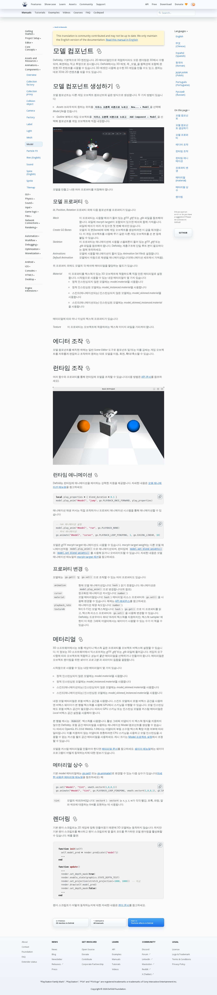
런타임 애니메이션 (182, 159)
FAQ (88, 12)
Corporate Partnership (93, 964)
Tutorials (40, 12)
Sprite (30, 180)
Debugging (30, 244)
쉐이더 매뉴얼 (143, 749)
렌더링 (179, 196)
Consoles (30, 270)
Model (30, 144)
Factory (31, 117)
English (179, 36)
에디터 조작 (182, 144)
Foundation (27, 951)
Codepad (99, 12)
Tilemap (31, 187)
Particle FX (32, 150)
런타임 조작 (182, 151)
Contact (25, 946)
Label (29, 124)
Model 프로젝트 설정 (140, 737)
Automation (31, 236)
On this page (181, 110)
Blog (54, 954)
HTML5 (29, 275)
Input (28, 207)
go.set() (86, 773)
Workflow (30, 240)
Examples (53, 12)
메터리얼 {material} (181, 179)
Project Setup (32, 38)
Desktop (29, 279)
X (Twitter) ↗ (148, 974)
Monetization (32, 253)
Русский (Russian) (180, 93)
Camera (31, 110)
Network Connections (31, 221)
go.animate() (104, 773)
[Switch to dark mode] (193, 4)
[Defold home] (25, 4)
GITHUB (183, 232)
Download (166, 4)
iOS (27, 266)
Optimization (32, 249)
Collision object (31, 102)
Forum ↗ (146, 954)
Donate (181, 4)
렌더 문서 (123, 905)
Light (29, 130)
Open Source (88, 949)
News (54, 949)
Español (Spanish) (180, 54)
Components (32, 69)
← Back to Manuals (60, 27)
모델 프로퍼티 (182, 136)
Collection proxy (32, 93)
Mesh (29, 137)
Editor (28, 42)
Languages (180, 31)
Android (29, 262)
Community (86, 4)
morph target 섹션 (88, 557)
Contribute (87, 959)
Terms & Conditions (181, 959)
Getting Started (29, 32)
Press (54, 969)
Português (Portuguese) (183, 83)
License (176, 949)
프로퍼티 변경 (182, 169)
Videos (66, 12)
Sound (30, 164)
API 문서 (146, 377)
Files (27, 216)
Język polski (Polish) (182, 74)
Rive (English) (34, 157)
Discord (145, 949)
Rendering (30, 227)
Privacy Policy (178, 964)
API (147, 4)
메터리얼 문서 (110, 749)
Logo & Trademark (181, 954)
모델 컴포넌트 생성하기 (182, 126)
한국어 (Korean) (180, 64)
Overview (31, 74)
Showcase (50, 4)
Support (100, 4)
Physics (29, 198)
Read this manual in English (122, 40)
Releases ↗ (57, 964)
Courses (78, 12)
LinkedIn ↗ (147, 959)
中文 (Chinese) (180, 45)
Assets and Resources (31, 59)
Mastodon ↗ (148, 964)
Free (154, 4)
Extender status (29, 961)
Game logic (31, 211)
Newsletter (57, 959)
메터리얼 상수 (182, 188)
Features (36, 4)
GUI (27, 194)
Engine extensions (30, 289)
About (24, 941)
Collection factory (32, 83)
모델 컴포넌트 (182, 117)
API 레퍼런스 (122, 601)
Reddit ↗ (146, 969)
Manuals (26, 12)
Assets (72, 4)
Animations (31, 65)
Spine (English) (31, 172)
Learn (62, 4)
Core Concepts (30, 48)
